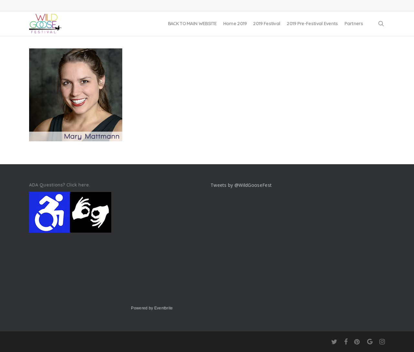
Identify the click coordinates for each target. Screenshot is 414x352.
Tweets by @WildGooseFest (241, 185)
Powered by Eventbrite (152, 308)
